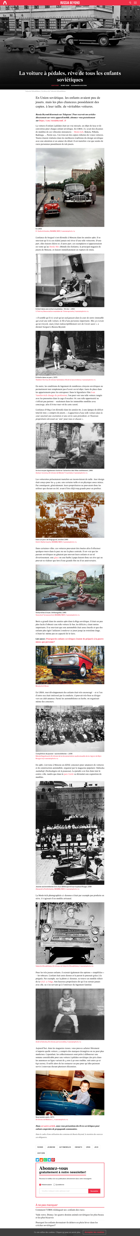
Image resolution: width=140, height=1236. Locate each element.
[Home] (5, 3)
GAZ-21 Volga (46, 982)
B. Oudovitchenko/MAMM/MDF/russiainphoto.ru (55, 231)
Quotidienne (60, 1184)
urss (88, 1147)
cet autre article (48, 1126)
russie (40, 1147)
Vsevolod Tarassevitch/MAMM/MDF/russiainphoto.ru (58, 615)
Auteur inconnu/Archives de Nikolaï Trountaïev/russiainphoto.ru (61, 473)
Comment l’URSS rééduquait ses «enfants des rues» (60, 1210)
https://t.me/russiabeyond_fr (52, 121)
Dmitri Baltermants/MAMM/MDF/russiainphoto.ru (56, 542)
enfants (78, 1147)
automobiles (65, 1147)
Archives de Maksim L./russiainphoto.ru (52, 1120)
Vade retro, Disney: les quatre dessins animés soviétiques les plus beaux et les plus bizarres (70, 1216)
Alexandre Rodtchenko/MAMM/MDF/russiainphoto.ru (57, 889)
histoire (41, 1153)
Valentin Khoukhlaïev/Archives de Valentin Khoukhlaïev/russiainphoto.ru (64, 966)
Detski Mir (54, 247)
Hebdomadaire (47, 1184)
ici (63, 1232)
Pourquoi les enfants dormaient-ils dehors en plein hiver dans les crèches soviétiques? (67, 1224)
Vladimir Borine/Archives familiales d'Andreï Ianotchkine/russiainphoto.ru (65, 380)
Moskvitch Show (42, 686)
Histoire (55, 85)
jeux (96, 1147)
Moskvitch (78, 132)
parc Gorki (69, 774)
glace (56, 558)
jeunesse (51, 1147)
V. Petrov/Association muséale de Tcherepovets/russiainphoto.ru (62, 311)
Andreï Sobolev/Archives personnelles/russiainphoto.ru (58, 1042)
